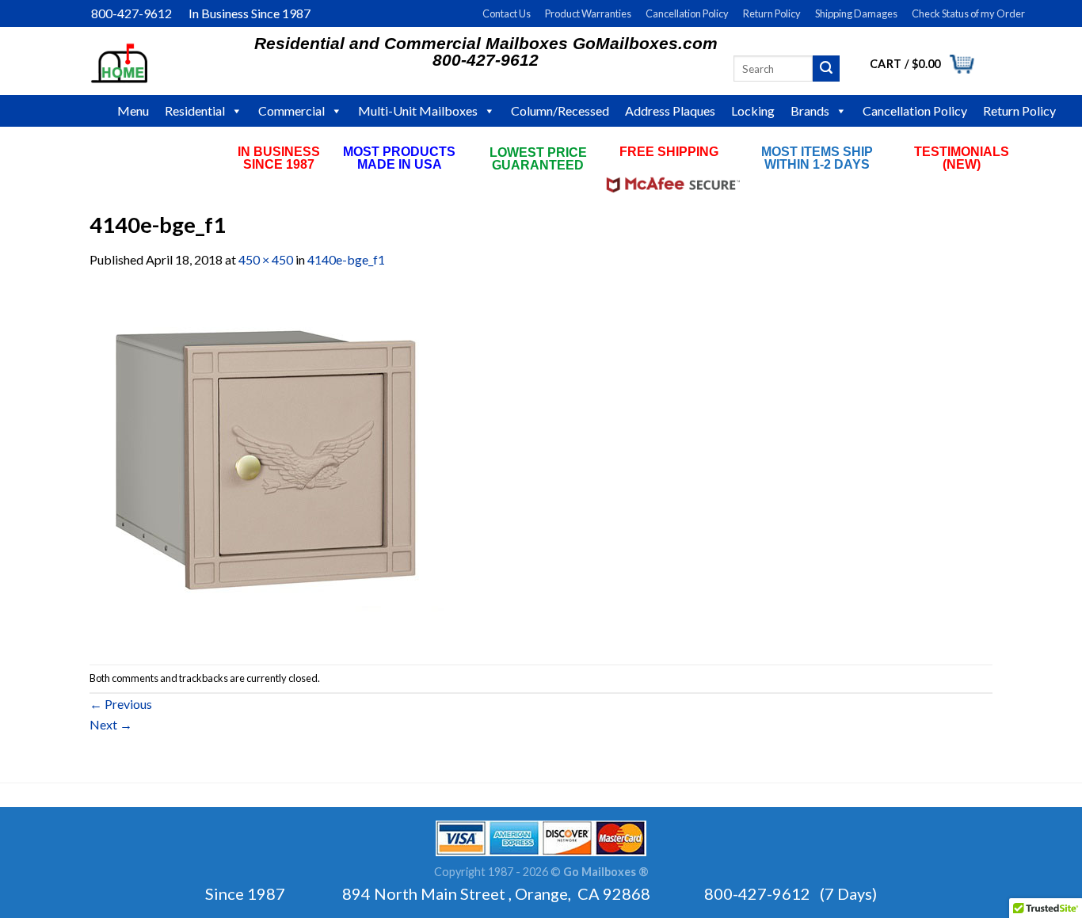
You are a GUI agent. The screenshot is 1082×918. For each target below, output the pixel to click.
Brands (810, 110)
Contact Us (506, 13)
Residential (195, 110)
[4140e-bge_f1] (268, 465)
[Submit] (826, 68)
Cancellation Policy (687, 13)
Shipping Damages (856, 13)
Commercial (291, 110)
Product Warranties (588, 13)
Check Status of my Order (968, 13)
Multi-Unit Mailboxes (418, 110)
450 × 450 (265, 259)
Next (111, 724)
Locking (753, 110)
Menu (133, 110)
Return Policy (772, 13)
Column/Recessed (560, 110)
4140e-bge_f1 (346, 259)
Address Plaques (670, 110)
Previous (121, 703)
